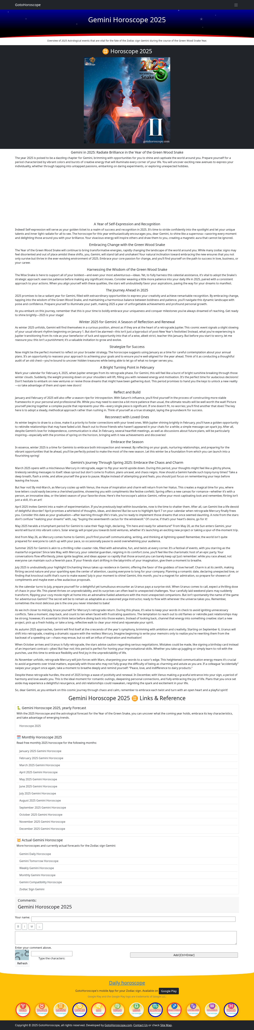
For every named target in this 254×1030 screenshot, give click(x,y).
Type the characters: (52, 958)
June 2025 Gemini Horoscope (38, 786)
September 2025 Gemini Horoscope (42, 807)
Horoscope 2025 (30, 726)
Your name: (22, 917)
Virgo (117, 1010)
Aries (23, 1010)
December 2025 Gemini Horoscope (42, 829)
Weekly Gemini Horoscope (36, 868)
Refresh (22, 963)
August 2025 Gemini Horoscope (40, 800)
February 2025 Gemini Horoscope (41, 758)
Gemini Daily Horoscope (35, 854)
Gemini (61, 1010)
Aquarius (212, 1010)
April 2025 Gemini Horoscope (38, 772)
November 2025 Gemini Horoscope (42, 822)
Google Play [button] (169, 991)
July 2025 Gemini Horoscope (37, 793)
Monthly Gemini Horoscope (37, 875)
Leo (98, 1010)
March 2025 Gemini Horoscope (39, 765)
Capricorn (193, 1010)
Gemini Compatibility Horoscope (40, 882)
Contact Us (140, 1025)
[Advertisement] (127, 195)
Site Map (166, 1025)
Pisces (231, 1010)
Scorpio (155, 1010)
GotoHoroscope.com (118, 1025)
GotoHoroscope (28, 4)
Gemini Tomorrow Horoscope (38, 861)
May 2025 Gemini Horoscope (38, 779)
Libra (136, 1010)
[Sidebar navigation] (236, 4)
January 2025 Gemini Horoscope (40, 751)
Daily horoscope (127, 983)
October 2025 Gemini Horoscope (40, 814)
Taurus (42, 1010)
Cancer (79, 1010)
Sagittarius (174, 1010)
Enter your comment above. (33, 948)
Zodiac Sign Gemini (31, 889)
